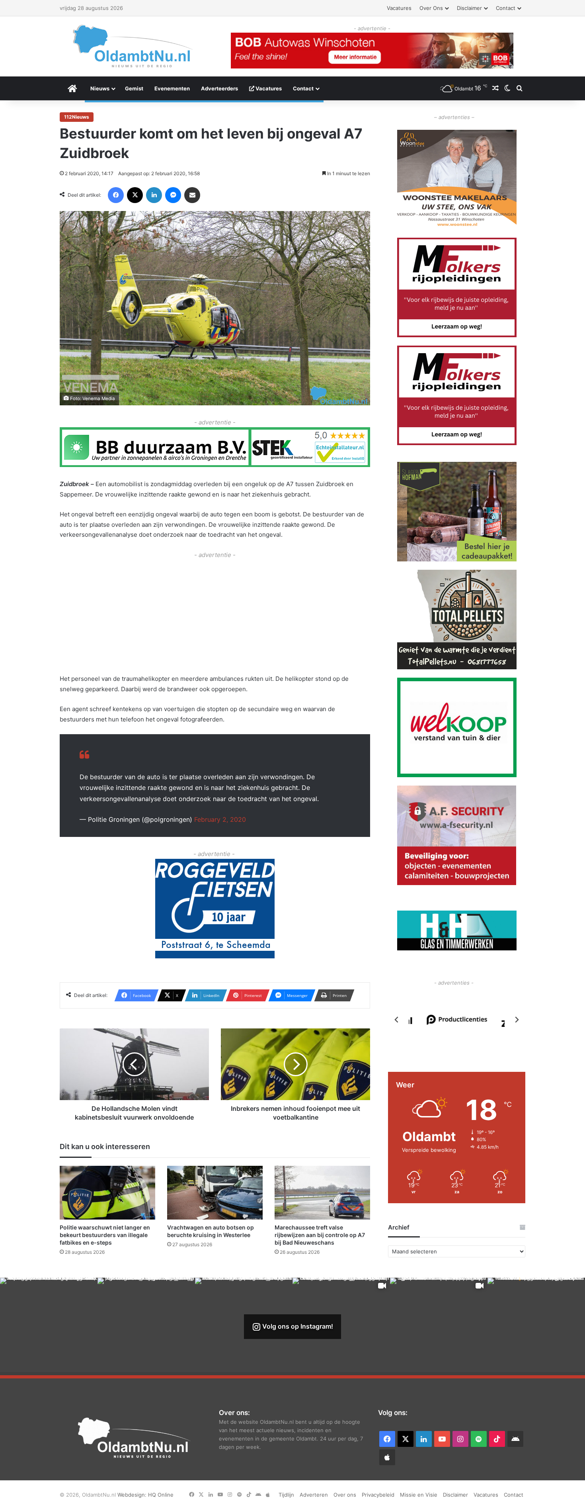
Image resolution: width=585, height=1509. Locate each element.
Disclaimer (469, 8)
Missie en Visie (418, 1494)
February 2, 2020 (220, 819)
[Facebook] (116, 195)
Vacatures (399, 8)
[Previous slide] (397, 1019)
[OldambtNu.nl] (133, 46)
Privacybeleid (378, 1494)
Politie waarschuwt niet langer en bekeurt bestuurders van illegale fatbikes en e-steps (105, 1235)
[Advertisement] (215, 615)
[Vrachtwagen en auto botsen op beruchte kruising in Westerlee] (215, 1193)
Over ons (431, 8)
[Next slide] (516, 1019)
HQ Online (161, 1494)
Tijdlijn (286, 1494)
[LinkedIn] (154, 195)
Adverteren (314, 1494)
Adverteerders (219, 88)
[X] (135, 195)
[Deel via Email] (192, 195)
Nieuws (99, 88)
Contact (505, 8)
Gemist (134, 88)
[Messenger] (173, 195)
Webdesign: (132, 1494)
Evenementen (172, 88)
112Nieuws (76, 117)
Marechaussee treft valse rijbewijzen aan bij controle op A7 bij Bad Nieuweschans (320, 1235)
